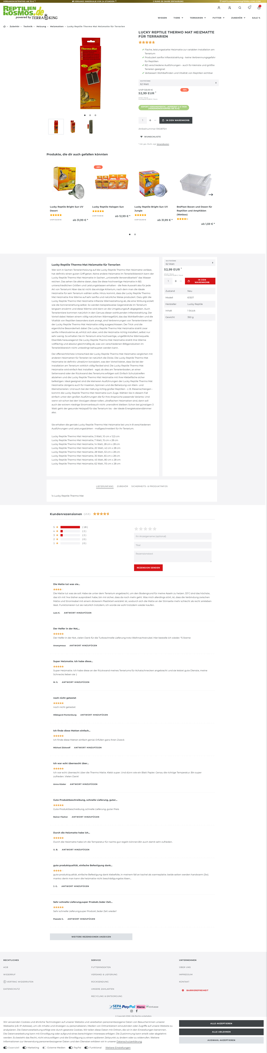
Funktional (95, 1047)
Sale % (256, 18)
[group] (69, 182)
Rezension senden (148, 567)
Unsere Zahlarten (102, 989)
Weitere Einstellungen (118, 1047)
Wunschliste (152, 136)
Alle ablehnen (221, 1032)
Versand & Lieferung (104, 974)
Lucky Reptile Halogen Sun (108, 206)
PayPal (77, 1047)
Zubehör (237, 18)
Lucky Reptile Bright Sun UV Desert (66, 208)
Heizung (41, 26)
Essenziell (13, 1047)
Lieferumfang (105, 486)
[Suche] (240, 8)
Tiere (177, 18)
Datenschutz (11, 989)
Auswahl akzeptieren (221, 1040)
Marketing (33, 1047)
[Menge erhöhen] (150, 120)
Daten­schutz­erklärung (129, 1041)
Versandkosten (163, 144)
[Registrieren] (230, 7)
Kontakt (184, 981)
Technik (28, 26)
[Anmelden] (219, 7)
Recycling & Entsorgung (106, 996)
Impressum (186, 974)
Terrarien (197, 18)
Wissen (162, 18)
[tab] (104, 486)
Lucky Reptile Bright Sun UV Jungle (151, 208)
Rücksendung (100, 981)
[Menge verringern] (155, 120)
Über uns (185, 967)
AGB (5, 967)
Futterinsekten (101, 967)
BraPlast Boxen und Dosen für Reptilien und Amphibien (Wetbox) (194, 210)
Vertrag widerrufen (20, 981)
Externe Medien (56, 1047)
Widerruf (9, 974)
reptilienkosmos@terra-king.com (241, 1)
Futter (217, 18)
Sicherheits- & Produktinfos (149, 486)
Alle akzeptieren (221, 1023)
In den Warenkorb (178, 120)
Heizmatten (57, 26)
